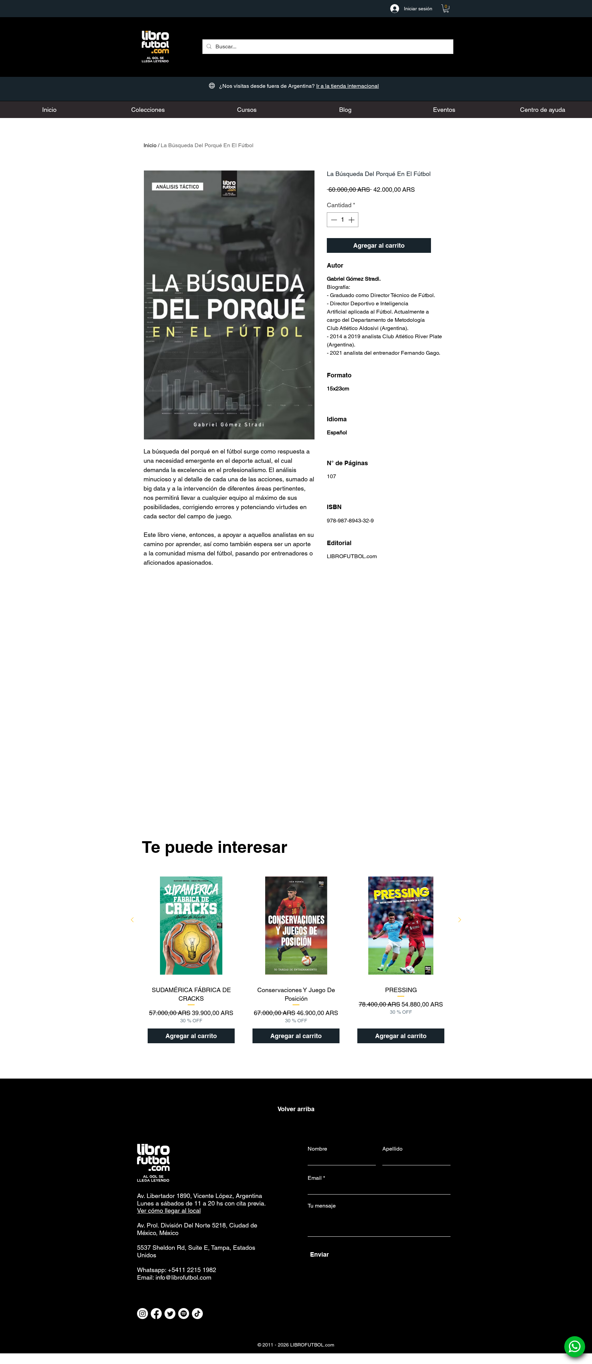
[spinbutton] (342, 220)
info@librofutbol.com (183, 1277)
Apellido (392, 1149)
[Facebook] (156, 1313)
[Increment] (352, 220)
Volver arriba (296, 1109)
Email (315, 1178)
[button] (446, 8)
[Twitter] (169, 1313)
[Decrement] (333, 220)
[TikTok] (197, 1313)
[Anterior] (132, 920)
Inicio (150, 145)
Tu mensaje (322, 1206)
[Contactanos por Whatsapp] (574, 1346)
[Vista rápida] (191, 925)
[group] (296, 960)
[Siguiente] (460, 920)
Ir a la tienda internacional (347, 86)
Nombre (317, 1149)
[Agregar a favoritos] (441, 245)
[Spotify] (183, 1313)
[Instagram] (142, 1313)
